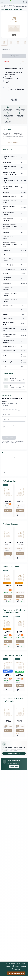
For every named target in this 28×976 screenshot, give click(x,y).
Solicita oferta (14, 766)
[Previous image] (3, 24)
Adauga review (9, 438)
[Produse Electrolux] (23, 61)
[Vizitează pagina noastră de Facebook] (12, 99)
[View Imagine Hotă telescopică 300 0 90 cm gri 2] (11, 42)
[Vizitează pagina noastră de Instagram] (15, 99)
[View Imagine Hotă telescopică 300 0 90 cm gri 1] (4, 42)
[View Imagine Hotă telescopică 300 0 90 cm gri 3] (18, 42)
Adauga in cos (15, 56)
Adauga (9, 510)
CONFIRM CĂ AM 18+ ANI (16, 973)
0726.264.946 (12, 78)
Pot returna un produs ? (8, 469)
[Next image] (24, 24)
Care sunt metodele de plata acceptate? (12, 461)
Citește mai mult (14, 142)
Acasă (2, 6)
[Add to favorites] (24, 50)
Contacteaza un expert (13, 753)
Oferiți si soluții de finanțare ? (9, 457)
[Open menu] (2, 1)
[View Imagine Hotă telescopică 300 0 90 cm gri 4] (25, 42)
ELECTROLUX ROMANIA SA (9, 6)
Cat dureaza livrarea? (7, 465)
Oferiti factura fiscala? (7, 473)
